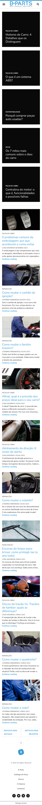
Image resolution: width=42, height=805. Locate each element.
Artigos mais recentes (31, 732)
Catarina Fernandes (10, 300)
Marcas (21, 779)
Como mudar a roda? (15, 708)
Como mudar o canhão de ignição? (18, 294)
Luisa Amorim (7, 248)
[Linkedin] (23, 795)
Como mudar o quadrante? (19, 659)
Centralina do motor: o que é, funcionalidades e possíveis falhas (20, 193)
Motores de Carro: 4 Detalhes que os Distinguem (18, 38)
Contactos (21, 789)
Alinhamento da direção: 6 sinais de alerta (19, 450)
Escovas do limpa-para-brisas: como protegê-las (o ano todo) (20, 552)
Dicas (8, 147)
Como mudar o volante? (17, 500)
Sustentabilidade (13, 112)
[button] (4, 4)
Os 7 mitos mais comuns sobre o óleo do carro (19, 154)
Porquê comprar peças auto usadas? (20, 117)
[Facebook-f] (14, 795)
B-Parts (21, 770)
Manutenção (7, 545)
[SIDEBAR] (21, 743)
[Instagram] (28, 795)
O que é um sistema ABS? (18, 78)
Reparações (7, 289)
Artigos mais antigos (10, 732)
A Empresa (21, 784)
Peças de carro (12, 31)
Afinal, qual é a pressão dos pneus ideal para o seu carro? (21, 398)
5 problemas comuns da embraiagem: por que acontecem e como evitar (18, 240)
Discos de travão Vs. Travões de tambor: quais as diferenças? (20, 607)
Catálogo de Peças (21, 774)
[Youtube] (18, 795)
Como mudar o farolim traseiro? (16, 346)
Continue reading (21, 259)
